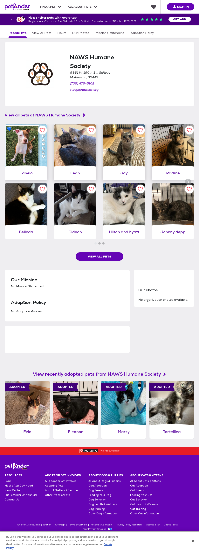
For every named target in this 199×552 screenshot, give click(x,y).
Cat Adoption (139, 485)
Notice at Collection (101, 524)
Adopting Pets (54, 485)
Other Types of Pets (57, 495)
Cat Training (138, 509)
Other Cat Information (144, 513)
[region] (99, 541)
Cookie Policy (171, 524)
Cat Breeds (137, 490)
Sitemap (60, 524)
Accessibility (153, 524)
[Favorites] (154, 7)
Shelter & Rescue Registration (34, 524)
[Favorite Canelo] (42, 130)
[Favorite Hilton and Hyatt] (140, 189)
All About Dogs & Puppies (104, 481)
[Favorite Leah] (91, 130)
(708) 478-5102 (82, 83)
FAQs (8, 481)
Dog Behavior (97, 499)
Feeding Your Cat (141, 495)
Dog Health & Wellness (102, 504)
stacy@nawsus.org (84, 90)
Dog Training (96, 509)
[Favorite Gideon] (91, 189)
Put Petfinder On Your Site (21, 495)
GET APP (179, 19)
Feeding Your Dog (99, 495)
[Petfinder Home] (17, 7)
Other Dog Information (103, 513)
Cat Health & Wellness (144, 504)
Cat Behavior (138, 499)
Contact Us (12, 499)
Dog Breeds (95, 490)
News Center (13, 490)
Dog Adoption (97, 485)
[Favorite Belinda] (42, 189)
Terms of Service (77, 524)
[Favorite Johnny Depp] (189, 189)
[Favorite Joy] (140, 130)
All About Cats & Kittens (145, 481)
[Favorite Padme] (189, 130)
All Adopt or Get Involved (61, 481)
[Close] (193, 541)
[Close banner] (11, 19)
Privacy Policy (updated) (129, 524)
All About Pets (80, 7)
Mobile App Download (19, 485)
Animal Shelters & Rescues (61, 490)
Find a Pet (48, 7)
